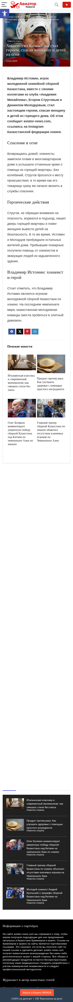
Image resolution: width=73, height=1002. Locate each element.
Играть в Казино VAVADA (37, 992)
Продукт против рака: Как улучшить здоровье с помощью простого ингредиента (45, 824)
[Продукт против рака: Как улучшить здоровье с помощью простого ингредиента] (51, 357)
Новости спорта (34, 17)
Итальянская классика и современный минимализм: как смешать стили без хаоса (21, 382)
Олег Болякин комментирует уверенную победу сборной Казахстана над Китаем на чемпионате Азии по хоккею (20, 433)
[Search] (56, 4)
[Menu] (4, 4)
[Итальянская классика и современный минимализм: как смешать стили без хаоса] (22, 357)
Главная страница (14, 17)
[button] (4, 13)
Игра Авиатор (67, 5)
